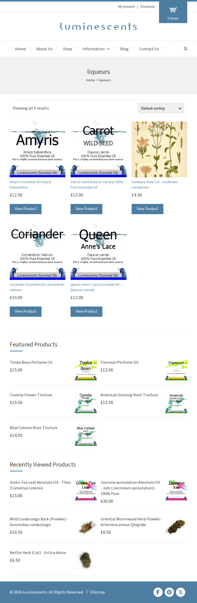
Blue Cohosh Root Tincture (33, 428)
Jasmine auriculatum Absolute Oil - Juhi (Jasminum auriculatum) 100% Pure (130, 488)
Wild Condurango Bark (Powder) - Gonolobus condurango (39, 522)
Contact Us (149, 49)
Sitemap (97, 592)
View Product (25, 209)
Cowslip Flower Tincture (31, 395)
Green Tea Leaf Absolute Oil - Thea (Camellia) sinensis (40, 485)
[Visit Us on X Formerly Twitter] (180, 592)
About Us (44, 49)
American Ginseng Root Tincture (129, 395)
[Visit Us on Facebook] (158, 592)
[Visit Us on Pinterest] (169, 592)
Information (94, 49)
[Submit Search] (185, 49)
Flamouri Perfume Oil (120, 362)
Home (20, 49)
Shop (67, 49)
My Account (127, 6)
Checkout (147, 6)
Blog (124, 49)
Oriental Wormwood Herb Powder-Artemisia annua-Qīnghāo (131, 522)
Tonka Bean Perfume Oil (31, 362)
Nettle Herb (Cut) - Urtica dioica (38, 553)
